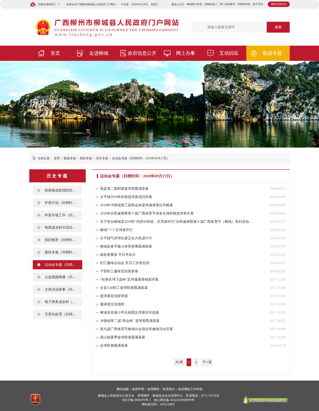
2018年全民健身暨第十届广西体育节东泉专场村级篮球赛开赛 (147, 213)
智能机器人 (210, 4)
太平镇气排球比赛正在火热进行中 (126, 238)
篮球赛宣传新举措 (114, 296)
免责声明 (138, 389)
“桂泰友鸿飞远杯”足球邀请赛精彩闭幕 (129, 279)
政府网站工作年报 (190, 389)
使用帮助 (153, 389)
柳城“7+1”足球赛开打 (116, 230)
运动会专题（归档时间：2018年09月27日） (141, 158)
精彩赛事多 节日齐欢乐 (118, 254)
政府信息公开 (142, 53)
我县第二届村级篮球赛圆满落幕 (124, 188)
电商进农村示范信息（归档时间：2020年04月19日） (63, 227)
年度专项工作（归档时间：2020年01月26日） (63, 215)
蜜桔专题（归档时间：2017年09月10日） (63, 252)
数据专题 (272, 53)
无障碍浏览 (243, 4)
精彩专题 (86, 158)
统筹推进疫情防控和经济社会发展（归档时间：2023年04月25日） (63, 190)
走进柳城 (98, 53)
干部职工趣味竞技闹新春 (119, 271)
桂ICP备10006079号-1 (136, 400)
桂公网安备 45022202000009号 (174, 400)
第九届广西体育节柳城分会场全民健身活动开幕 (136, 329)
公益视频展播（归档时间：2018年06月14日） (63, 277)
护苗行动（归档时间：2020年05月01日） (63, 203)
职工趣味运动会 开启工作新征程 (125, 263)
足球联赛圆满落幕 (114, 345)
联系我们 (169, 389)
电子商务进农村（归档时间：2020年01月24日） (63, 302)
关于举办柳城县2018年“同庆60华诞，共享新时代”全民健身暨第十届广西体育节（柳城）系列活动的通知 (176, 221)
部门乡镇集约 (227, 4)
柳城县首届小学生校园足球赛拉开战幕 (129, 312)
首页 (55, 53)
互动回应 (228, 53)
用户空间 (258, 4)
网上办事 (185, 53)
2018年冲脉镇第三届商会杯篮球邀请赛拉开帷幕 (136, 205)
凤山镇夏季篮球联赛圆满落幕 (122, 337)
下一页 (207, 362)
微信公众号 (177, 4)
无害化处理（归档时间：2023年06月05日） (63, 314)
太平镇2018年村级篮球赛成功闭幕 (126, 197)
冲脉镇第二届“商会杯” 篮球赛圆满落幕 (130, 321)
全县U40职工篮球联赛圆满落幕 (124, 288)
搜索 (278, 27)
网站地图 (123, 389)
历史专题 (48, 103)
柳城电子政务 (194, 4)
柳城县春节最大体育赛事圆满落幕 (126, 246)
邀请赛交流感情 (112, 304)
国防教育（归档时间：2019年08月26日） (63, 240)
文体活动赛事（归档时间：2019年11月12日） (63, 289)
